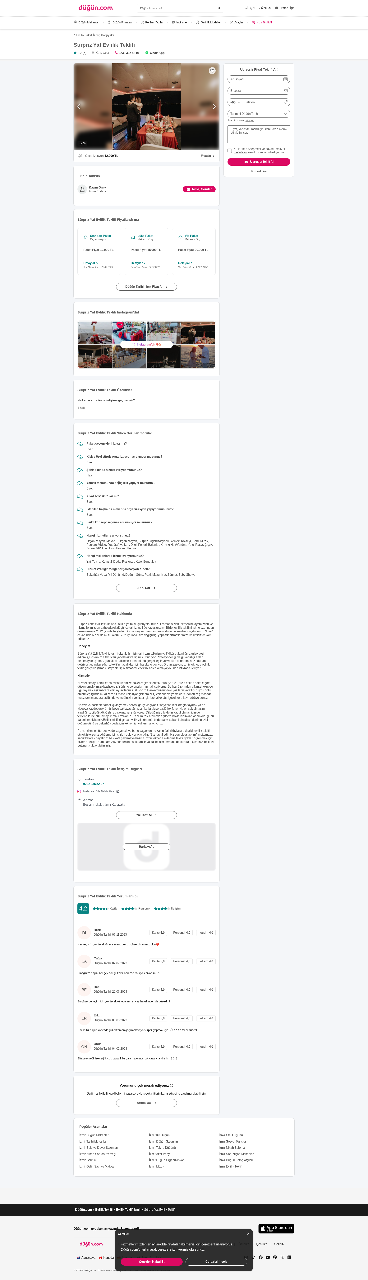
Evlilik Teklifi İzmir (128, 1209)
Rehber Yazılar (154, 22)
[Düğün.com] (96, 8)
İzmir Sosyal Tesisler (232, 1141)
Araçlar (238, 22)
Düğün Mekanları (88, 22)
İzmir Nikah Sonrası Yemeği (97, 1154)
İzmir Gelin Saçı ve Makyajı (97, 1166)
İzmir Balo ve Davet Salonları (98, 1147)
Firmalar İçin (286, 7)
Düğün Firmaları (122, 22)
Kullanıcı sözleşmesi (247, 148)
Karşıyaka (107, 35)
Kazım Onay (97, 187)
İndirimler (181, 22)
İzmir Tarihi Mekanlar (93, 1141)
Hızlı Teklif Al (264, 22)
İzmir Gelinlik (87, 1160)
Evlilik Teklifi (104, 1209)
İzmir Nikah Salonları (232, 1147)
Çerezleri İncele (216, 1261)
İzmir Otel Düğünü (231, 1135)
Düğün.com (83, 1209)
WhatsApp (157, 53)
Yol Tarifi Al (144, 815)
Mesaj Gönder (202, 189)
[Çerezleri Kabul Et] (248, 1233)
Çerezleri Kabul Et (151, 1261)
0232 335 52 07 (129, 53)
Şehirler (261, 1244)
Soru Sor (143, 588)
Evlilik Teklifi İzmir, (88, 35)
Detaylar (89, 263)
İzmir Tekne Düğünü (162, 1147)
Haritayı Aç (146, 846)
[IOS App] (276, 1228)
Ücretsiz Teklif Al (261, 161)
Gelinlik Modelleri (211, 22)
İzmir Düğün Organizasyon (166, 1160)
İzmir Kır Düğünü (160, 1135)
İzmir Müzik (156, 1166)
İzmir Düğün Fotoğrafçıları (236, 1160)
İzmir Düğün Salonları (163, 1141)
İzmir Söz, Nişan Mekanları (236, 1154)
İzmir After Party (159, 1154)
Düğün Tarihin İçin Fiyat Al (144, 286)
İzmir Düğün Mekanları (94, 1135)
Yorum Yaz (143, 1103)
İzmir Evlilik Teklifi (230, 1166)
